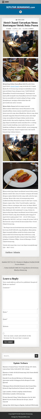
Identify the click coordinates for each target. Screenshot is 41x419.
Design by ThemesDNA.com (20, 417)
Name (5, 312)
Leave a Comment (29, 28)
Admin (9, 28)
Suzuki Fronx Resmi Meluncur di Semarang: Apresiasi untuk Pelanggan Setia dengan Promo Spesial (19, 380)
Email (5, 319)
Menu (7, 2)
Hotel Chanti (15, 86)
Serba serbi (21, 20)
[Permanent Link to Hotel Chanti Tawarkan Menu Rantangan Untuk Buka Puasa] (20, 43)
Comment (6, 287)
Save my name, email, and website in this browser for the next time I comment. (17, 337)
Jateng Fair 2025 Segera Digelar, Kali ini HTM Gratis (20, 405)
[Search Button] (20, 12)
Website (5, 326)
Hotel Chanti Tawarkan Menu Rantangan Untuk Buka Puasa (20, 24)
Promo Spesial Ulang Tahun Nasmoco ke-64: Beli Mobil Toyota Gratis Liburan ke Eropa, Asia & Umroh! (19, 400)
